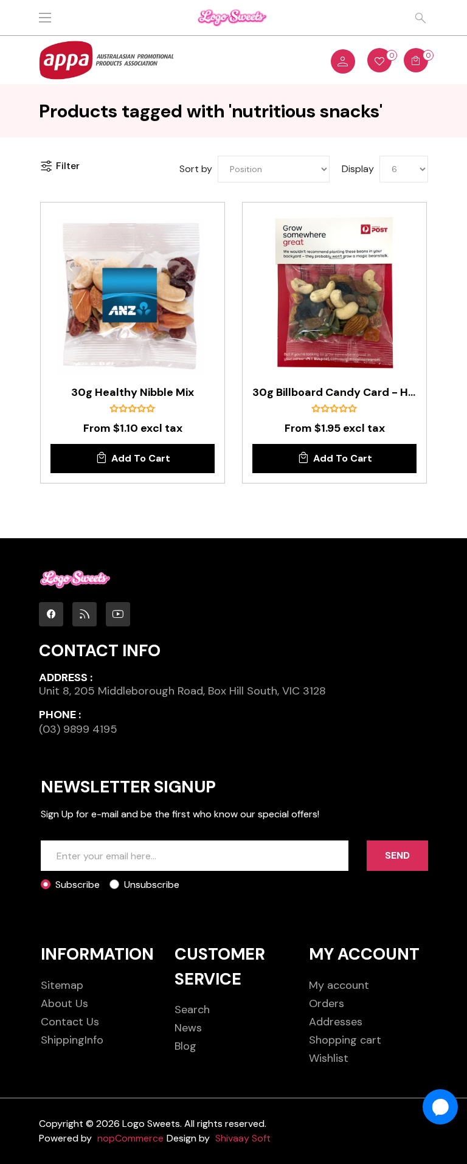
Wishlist (328, 1058)
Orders (326, 1003)
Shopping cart (345, 1040)
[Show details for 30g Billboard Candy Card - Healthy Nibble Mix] (334, 294)
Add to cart (140, 458)
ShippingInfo (72, 1040)
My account (339, 985)
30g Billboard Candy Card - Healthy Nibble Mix (334, 393)
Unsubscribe (151, 884)
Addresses (335, 1021)
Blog (185, 1046)
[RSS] (84, 614)
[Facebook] (51, 614)
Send (397, 855)
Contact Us (70, 1021)
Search (192, 1009)
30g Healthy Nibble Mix (132, 393)
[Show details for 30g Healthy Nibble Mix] (132, 294)
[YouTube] (118, 614)
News (188, 1027)
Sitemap (62, 985)
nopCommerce (130, 1138)
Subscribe (77, 884)
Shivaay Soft (243, 1138)
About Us (64, 1003)
